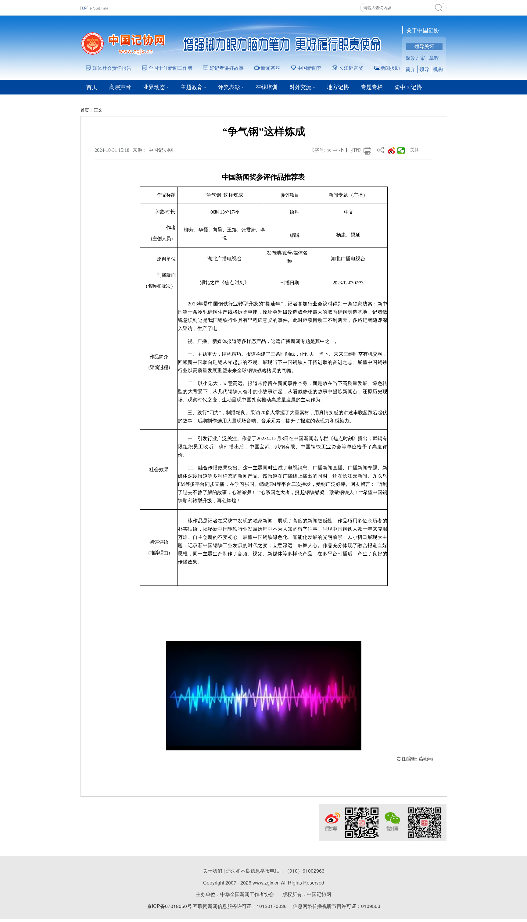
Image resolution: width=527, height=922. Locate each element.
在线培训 (267, 87)
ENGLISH (99, 8)
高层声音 (120, 87)
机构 (438, 69)
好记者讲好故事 (227, 67)
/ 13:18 (194, 744)
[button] (171, 744)
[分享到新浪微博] (392, 150)
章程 (434, 57)
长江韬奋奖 (351, 67)
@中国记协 (408, 87)
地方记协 (338, 87)
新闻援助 (390, 67)
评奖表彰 (229, 87)
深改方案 (415, 57)
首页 (91, 87)
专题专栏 (372, 87)
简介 (410, 69)
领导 (424, 69)
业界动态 (154, 87)
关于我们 (212, 870)
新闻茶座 (270, 67)
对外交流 (300, 87)
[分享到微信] (401, 150)
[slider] (339, 744)
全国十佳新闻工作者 (170, 67)
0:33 (183, 744)
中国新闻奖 (309, 67)
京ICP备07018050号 (169, 906)
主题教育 (192, 87)
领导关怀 (424, 46)
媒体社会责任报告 (111, 67)
